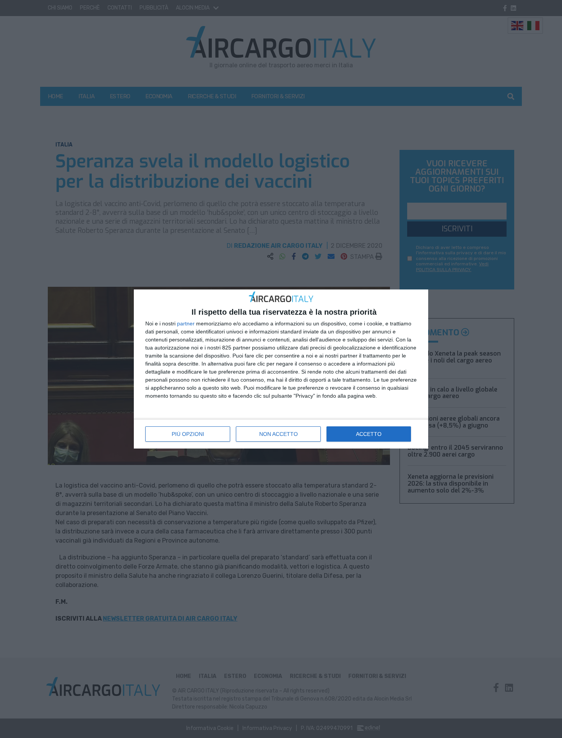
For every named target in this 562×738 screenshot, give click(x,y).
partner (186, 323)
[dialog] (281, 369)
